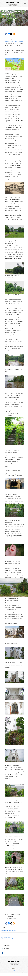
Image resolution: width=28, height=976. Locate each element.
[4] (6, 17)
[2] (3, 17)
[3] (5, 17)
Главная (14, 966)
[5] (7, 17)
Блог (14, 970)
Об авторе (14, 968)
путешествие (4, 930)
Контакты (14, 972)
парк (10, 930)
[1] (2, 17)
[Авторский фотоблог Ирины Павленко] (12, 4)
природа (14, 930)
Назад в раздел (7, 937)
